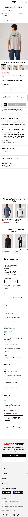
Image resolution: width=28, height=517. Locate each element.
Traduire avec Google (8, 341)
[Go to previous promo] (4, 6)
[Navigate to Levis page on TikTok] (3, 514)
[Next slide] (23, 207)
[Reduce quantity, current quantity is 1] (19, 90)
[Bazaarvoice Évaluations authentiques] (11, 266)
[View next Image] (27, 41)
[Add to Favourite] (5, 104)
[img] (14, 444)
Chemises (11, 10)
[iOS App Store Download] (6, 492)
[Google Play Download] (18, 492)
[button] (5, 84)
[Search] (22, 2)
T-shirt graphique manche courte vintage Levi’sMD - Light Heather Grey (12, 350)
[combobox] (14, 317)
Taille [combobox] (6, 305)
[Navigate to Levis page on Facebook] (14, 514)
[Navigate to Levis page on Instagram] (10, 514)
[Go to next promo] (23, 6)
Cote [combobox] (6, 301)
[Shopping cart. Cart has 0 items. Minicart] (25, 2)
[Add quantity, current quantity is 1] (24, 90)
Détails (21, 7)
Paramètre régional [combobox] (9, 313)
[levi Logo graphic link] (14, 2)
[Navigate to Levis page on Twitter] (18, 514)
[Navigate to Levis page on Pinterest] (7, 514)
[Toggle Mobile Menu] (1, 2)
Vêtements (4, 10)
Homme (7, 10)
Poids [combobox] (6, 309)
